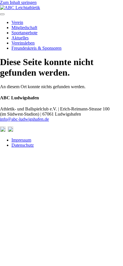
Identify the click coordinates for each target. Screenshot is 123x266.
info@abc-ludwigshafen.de (24, 119)
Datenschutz (22, 145)
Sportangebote (24, 32)
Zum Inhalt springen (18, 2)
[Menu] (2, 14)
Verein (17, 22)
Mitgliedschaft (24, 27)
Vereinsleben (23, 43)
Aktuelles (20, 37)
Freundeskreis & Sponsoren (36, 48)
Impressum (21, 140)
